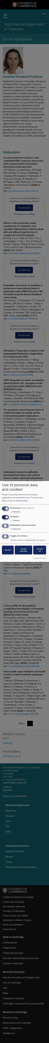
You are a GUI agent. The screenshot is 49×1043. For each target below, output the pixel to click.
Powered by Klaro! (40, 558)
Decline (8, 550)
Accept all (40, 550)
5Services (15, 529)
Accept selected (23, 550)
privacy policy (22, 501)
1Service (15, 520)
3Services (15, 512)
